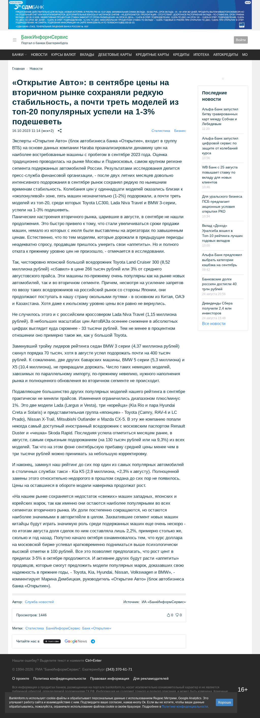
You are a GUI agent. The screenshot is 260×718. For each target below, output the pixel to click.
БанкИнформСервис (63, 628)
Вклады (87, 55)
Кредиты (181, 55)
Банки (17, 55)
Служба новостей (39, 602)
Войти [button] (241, 40)
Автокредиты (225, 55)
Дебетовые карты (115, 55)
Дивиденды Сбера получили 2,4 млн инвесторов (217, 308)
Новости (39, 55)
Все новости (213, 323)
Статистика (161, 131)
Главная (18, 69)
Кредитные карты (152, 55)
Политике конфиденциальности (185, 706)
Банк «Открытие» (96, 628)
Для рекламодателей (151, 678)
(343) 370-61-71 (119, 669)
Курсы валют (63, 55)
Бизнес (180, 131)
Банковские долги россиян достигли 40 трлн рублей (219, 284)
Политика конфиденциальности (59, 678)
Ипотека (201, 55)
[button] (14, 40)
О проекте (20, 678)
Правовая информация (109, 678)
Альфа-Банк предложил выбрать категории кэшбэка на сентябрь (222, 260)
